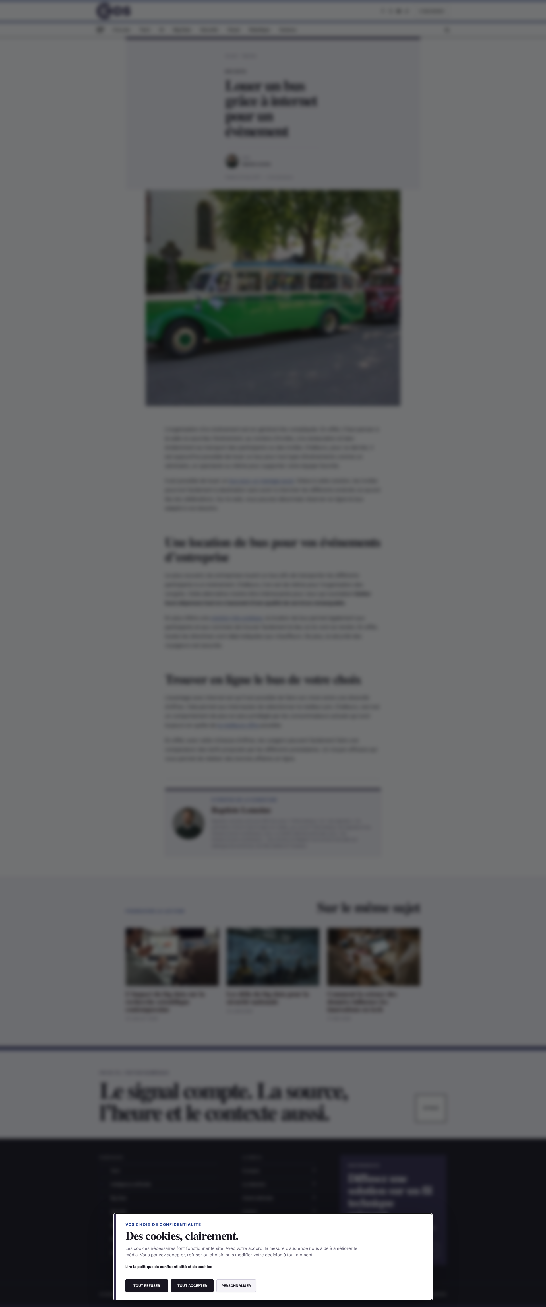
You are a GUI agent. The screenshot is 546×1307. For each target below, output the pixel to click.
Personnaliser (236, 1285)
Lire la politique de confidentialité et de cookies (168, 1266)
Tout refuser (146, 1285)
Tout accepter (192, 1285)
